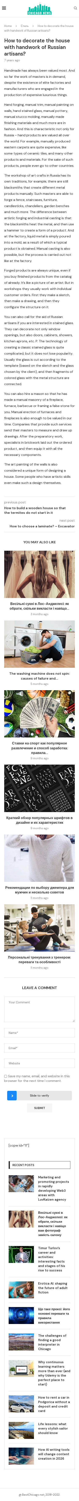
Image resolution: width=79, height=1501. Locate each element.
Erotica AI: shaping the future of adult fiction (53, 1288)
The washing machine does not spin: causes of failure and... (39, 675)
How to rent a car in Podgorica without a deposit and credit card (54, 1404)
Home (8, 26)
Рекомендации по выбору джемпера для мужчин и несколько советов (39, 890)
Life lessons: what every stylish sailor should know (53, 1428)
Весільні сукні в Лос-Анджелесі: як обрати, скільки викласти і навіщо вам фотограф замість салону (53, 1224)
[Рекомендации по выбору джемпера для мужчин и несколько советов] (39, 858)
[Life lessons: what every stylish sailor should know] (21, 1430)
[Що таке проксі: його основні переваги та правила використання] (21, 1315)
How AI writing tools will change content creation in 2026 (54, 1454)
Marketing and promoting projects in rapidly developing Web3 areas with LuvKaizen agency (53, 1188)
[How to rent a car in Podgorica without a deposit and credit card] (21, 1403)
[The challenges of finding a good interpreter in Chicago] (21, 1342)
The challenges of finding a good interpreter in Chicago (52, 1342)
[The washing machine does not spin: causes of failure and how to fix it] (39, 644)
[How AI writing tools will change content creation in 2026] (21, 1456)
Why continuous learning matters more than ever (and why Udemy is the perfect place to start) (54, 1373)
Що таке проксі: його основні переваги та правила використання (54, 1316)
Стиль (25, 26)
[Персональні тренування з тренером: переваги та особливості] (39, 928)
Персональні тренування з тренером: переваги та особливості (39, 959)
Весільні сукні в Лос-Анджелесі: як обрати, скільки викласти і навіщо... (39, 606)
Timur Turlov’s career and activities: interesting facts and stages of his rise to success (51, 1259)
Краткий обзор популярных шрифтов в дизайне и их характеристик (39, 820)
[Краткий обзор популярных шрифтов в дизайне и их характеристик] (39, 788)
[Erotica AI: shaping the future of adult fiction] (21, 1289)
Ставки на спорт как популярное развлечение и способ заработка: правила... (39, 748)
